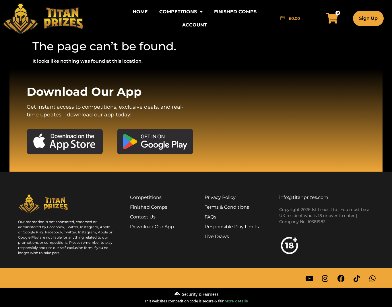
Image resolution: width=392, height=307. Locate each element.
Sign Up (368, 18)
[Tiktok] (357, 278)
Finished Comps (235, 11)
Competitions (178, 11)
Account (194, 25)
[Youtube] (309, 278)
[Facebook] (341, 278)
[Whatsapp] (372, 278)
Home (140, 11)
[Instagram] (325, 278)
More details (236, 301)
